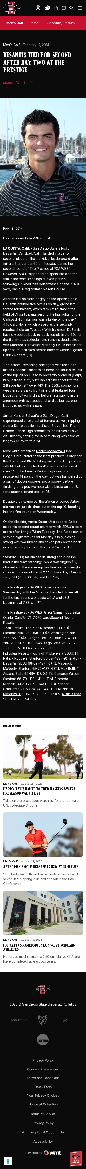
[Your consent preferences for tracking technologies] (8, 1161)
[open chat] (77, 1159)
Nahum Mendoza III (50, 451)
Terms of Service (43, 1114)
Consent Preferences (43, 1069)
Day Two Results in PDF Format (26, 238)
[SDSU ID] (38, 7)
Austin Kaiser (37, 522)
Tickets (47, 8)
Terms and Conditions (43, 1078)
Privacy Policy (43, 1060)
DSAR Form (43, 1087)
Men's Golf (11, 45)
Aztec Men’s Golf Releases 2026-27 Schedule (40, 867)
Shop (55, 8)
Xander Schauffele (28, 416)
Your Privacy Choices (43, 1095)
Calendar (64, 8)
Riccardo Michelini (57, 375)
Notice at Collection (43, 1104)
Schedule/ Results (61, 23)
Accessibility (43, 1141)
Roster (34, 23)
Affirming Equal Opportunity (43, 1132)
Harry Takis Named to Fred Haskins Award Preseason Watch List (39, 791)
